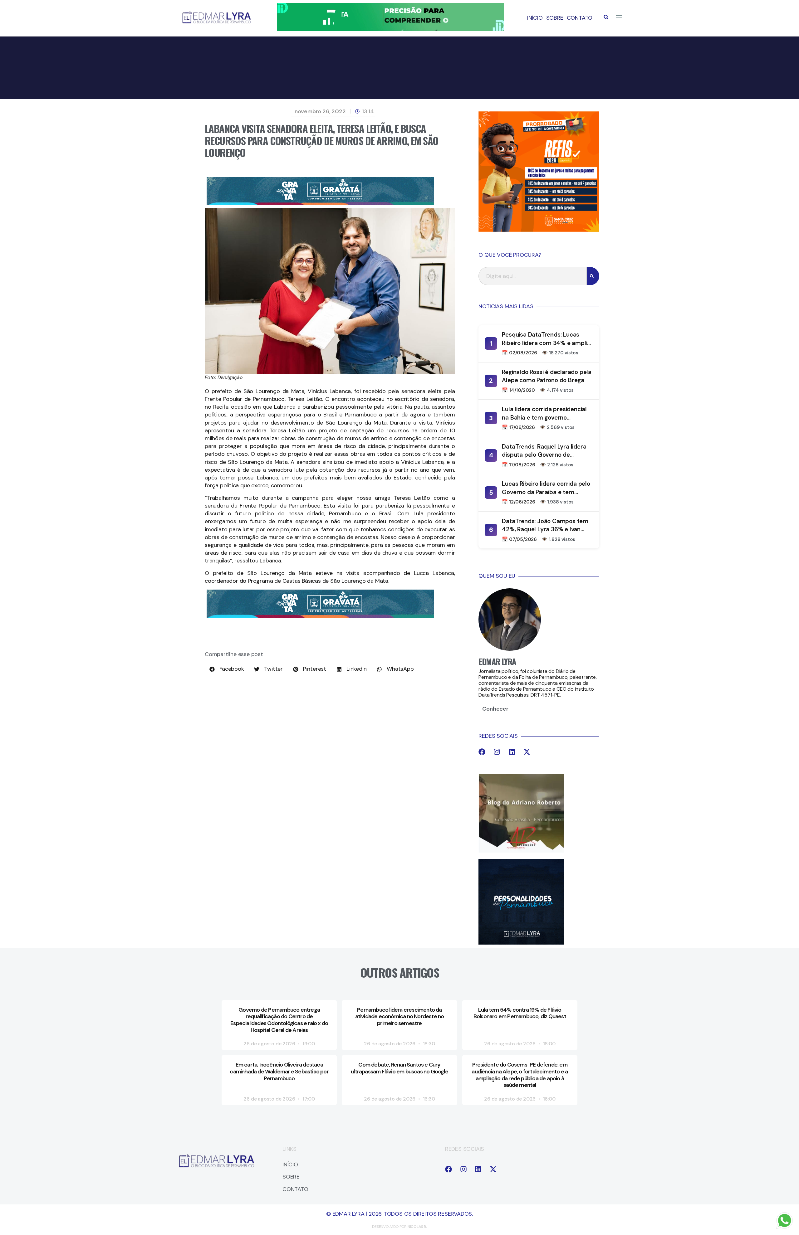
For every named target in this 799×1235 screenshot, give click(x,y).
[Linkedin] (511, 751)
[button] (606, 17)
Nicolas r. (417, 1226)
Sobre (554, 18)
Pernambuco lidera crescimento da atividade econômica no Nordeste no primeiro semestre (399, 1016)
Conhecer (495, 708)
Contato (580, 18)
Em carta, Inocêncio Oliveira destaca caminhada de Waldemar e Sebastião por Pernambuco (279, 1071)
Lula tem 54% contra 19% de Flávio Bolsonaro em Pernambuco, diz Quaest (519, 1013)
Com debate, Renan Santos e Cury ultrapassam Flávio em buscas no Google (399, 1068)
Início (535, 18)
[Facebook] (481, 751)
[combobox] (532, 276)
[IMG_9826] (390, 29)
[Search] (593, 276)
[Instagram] (496, 751)
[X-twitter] (526, 751)
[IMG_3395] (320, 203)
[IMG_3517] (538, 230)
